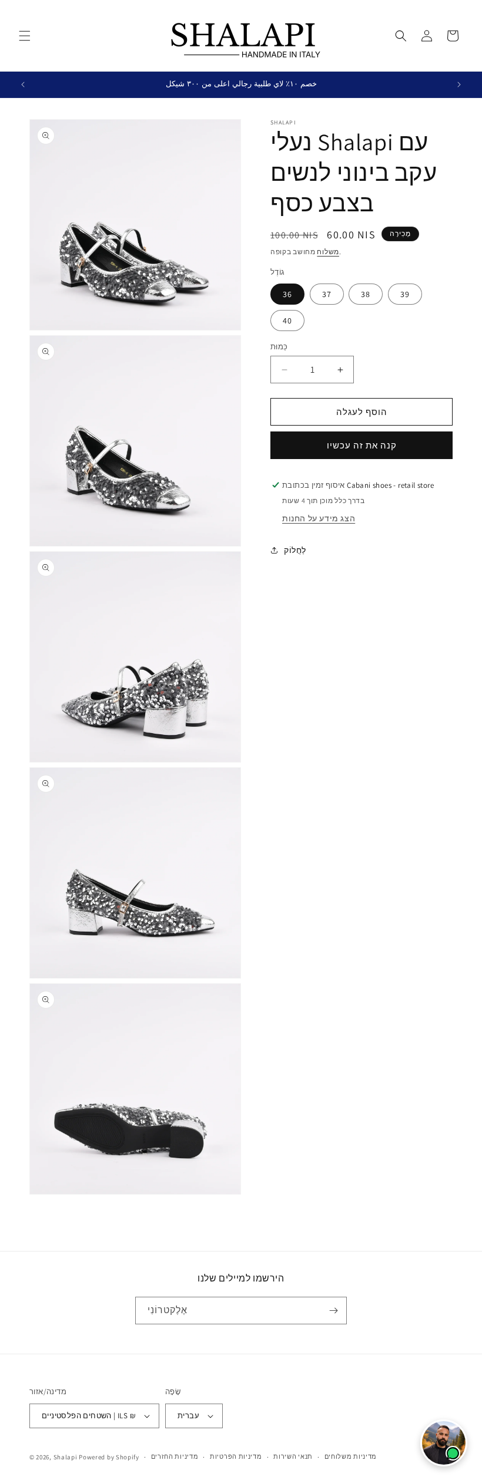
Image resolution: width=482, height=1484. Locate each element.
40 (287, 320)
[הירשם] (333, 1310)
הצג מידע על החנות (318, 518)
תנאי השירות (293, 1456)
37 (327, 294)
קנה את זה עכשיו (362, 445)
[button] (25, 36)
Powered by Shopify (109, 1457)
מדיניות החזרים (175, 1456)
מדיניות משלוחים (350, 1456)
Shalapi (65, 1457)
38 (365, 294)
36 (287, 294)
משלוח (328, 251)
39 (405, 294)
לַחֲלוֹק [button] (295, 550)
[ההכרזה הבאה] (459, 84)
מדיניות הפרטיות (236, 1456)
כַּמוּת (279, 347)
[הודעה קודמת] (23, 84)
